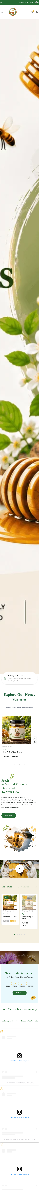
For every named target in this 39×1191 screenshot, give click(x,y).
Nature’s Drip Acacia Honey (12, 752)
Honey (4, 749)
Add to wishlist (35, 738)
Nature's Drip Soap (10, 917)
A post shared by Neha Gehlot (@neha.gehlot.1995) (19, 1139)
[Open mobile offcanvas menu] (2, 12)
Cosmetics (6, 914)
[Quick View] (35, 742)
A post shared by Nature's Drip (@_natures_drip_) (20, 1082)
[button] (32, 12)
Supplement (25, 914)
